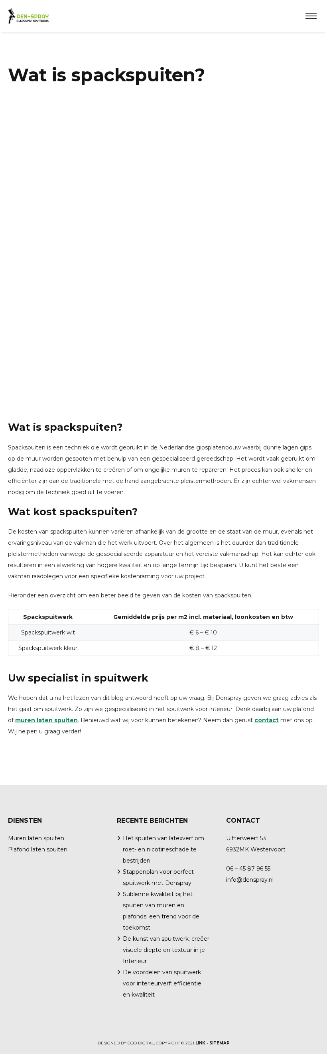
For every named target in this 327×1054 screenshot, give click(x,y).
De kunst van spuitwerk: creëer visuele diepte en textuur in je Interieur (166, 950)
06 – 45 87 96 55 (248, 868)
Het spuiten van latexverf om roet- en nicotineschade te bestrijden (163, 849)
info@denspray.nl (250, 879)
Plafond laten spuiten (37, 849)
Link (200, 1043)
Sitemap (219, 1043)
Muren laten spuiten (36, 838)
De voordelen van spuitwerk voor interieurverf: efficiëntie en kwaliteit (162, 983)
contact (266, 720)
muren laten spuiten (46, 720)
